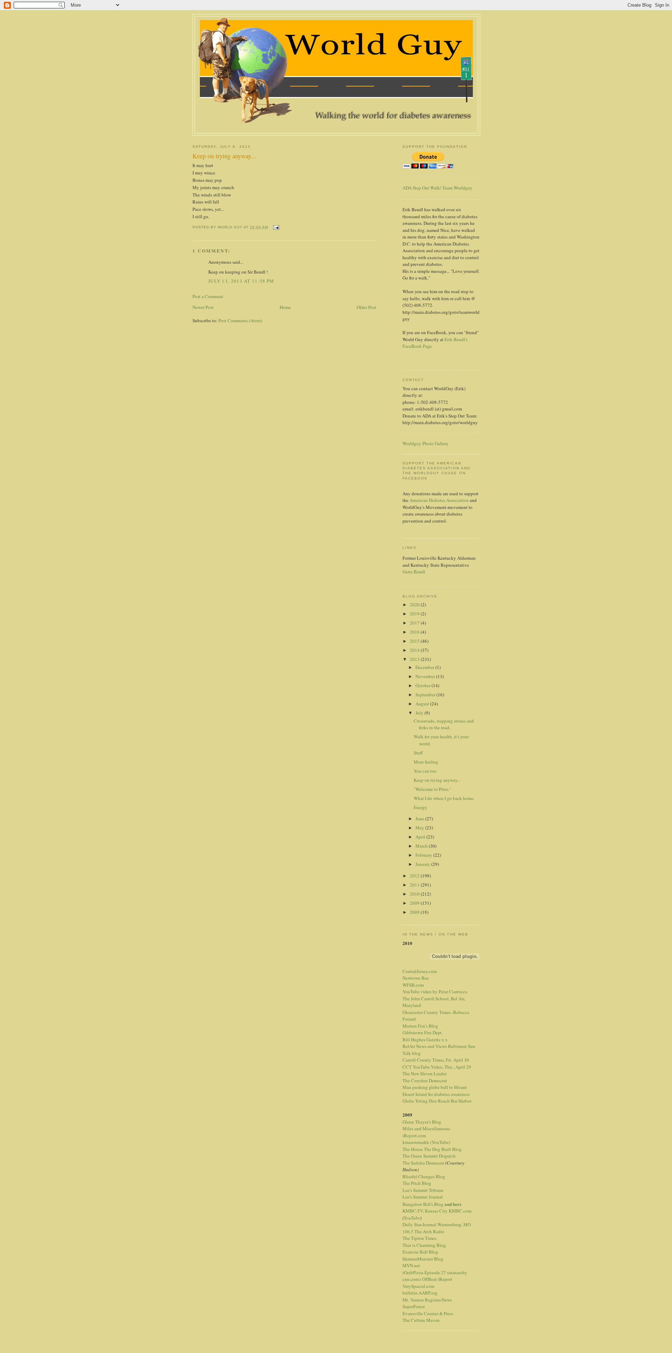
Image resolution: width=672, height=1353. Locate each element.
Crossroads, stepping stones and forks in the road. (444, 724)
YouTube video (417, 991)
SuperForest (413, 1306)
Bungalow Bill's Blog (422, 1204)
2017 (415, 623)
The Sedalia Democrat (423, 1163)
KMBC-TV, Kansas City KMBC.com (436, 1211)
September (425, 694)
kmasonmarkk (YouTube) (426, 1142)
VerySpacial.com (418, 1286)
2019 (415, 613)
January (423, 864)
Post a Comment (207, 296)
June (420, 818)
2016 (415, 632)
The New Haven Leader (424, 1073)
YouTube (412, 1218)
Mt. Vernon (413, 1300)
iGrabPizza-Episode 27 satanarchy (434, 1272)
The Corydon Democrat (424, 1080)
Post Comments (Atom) (240, 320)
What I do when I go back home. (444, 798)
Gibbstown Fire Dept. (422, 1032)
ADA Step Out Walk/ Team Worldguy (437, 188)
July (420, 713)
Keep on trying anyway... (437, 780)
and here (453, 1204)
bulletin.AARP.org (420, 1293)
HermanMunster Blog (422, 1259)
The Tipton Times (419, 1238)
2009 (415, 903)
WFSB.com (413, 985)
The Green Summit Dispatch (429, 1156)
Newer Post (203, 307)
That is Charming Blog (424, 1245)
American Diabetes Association (439, 500)
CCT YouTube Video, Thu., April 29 (436, 1067)
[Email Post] (276, 227)
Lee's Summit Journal (422, 1197)
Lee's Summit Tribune (422, 1190)
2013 (415, 659)
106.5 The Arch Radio (423, 1231)
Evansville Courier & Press (427, 1313)
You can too (425, 771)
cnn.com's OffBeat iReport (427, 1279)
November (425, 676)
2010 (415, 894)
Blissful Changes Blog (423, 1176)
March (422, 846)
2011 (415, 885)
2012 (415, 875)
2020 (415, 604)
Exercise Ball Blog (420, 1252)
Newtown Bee (415, 978)
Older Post (366, 307)
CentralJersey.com (419, 971)
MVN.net (411, 1265)
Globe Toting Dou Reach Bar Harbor (436, 1101)
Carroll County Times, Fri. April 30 (435, 1060)
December (425, 667)
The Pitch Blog (416, 1183)
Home (285, 307)
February (424, 855)
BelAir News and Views (424, 1046)
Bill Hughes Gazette (421, 1039)
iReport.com (414, 1135)
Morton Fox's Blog (420, 1026)
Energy (420, 807)
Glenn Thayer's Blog (421, 1122)
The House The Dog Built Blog (432, 1149)
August (422, 703)
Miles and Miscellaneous (426, 1128)
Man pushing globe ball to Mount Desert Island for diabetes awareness (436, 1090)
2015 (415, 641)
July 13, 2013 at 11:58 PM (241, 281)
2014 (415, 650)
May (420, 827)
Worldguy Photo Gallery (425, 443)
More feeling (426, 762)
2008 (415, 912)
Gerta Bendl (413, 571)
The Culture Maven (421, 1320)
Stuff (418, 753)
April (420, 837)
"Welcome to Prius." (432, 789)
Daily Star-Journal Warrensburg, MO (436, 1224)
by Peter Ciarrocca (450, 991)
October (423, 685)
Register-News (438, 1300)
